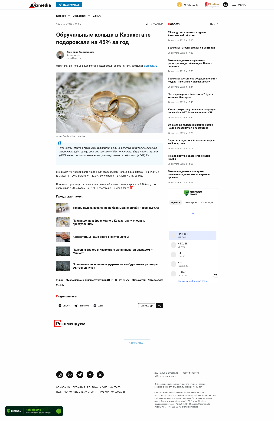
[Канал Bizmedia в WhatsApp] (69, 374)
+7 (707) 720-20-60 (183, 404)
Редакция (79, 387)
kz (225, 5)
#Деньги (124, 280)
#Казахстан (139, 280)
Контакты (115, 387)
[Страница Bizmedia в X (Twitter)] (100, 374)
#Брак (59, 280)
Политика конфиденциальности (76, 392)
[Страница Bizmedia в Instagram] (59, 374)
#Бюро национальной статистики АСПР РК (91, 280)
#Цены (60, 285)
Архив (103, 387)
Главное (61, 15)
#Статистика (155, 280)
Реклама (92, 387)
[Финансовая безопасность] (212, 4)
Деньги (97, 15)
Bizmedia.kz (150, 65)
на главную (156, 24)
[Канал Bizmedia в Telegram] (79, 374)
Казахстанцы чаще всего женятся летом (101, 236)
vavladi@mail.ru (74, 58)
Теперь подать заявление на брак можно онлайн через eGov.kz (116, 207)
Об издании (63, 387)
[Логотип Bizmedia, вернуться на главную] (40, 5)
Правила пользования (112, 392)
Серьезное (79, 15)
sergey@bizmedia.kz (201, 404)
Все (212, 24)
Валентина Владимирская (81, 52)
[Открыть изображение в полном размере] (109, 102)
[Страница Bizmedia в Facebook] (90, 374)
